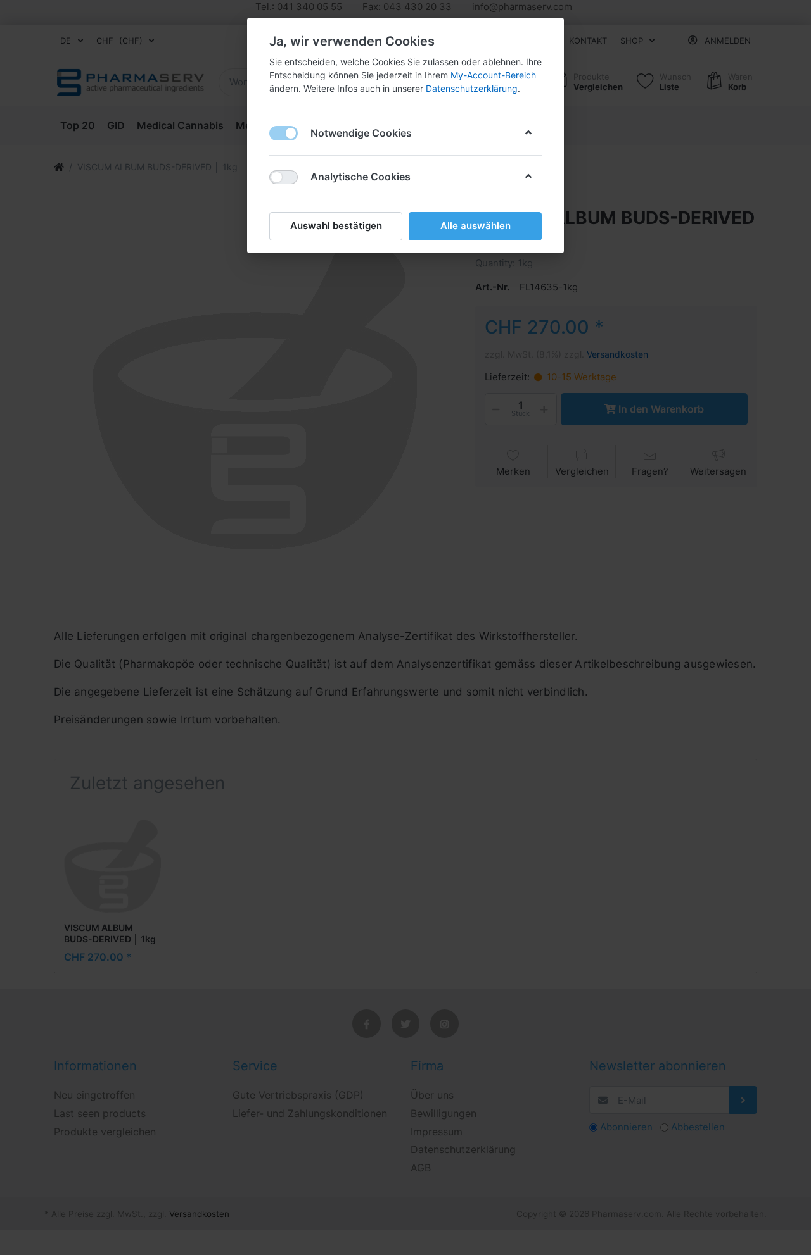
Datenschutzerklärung (472, 88)
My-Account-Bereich (493, 75)
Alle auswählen (475, 226)
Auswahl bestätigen (336, 226)
